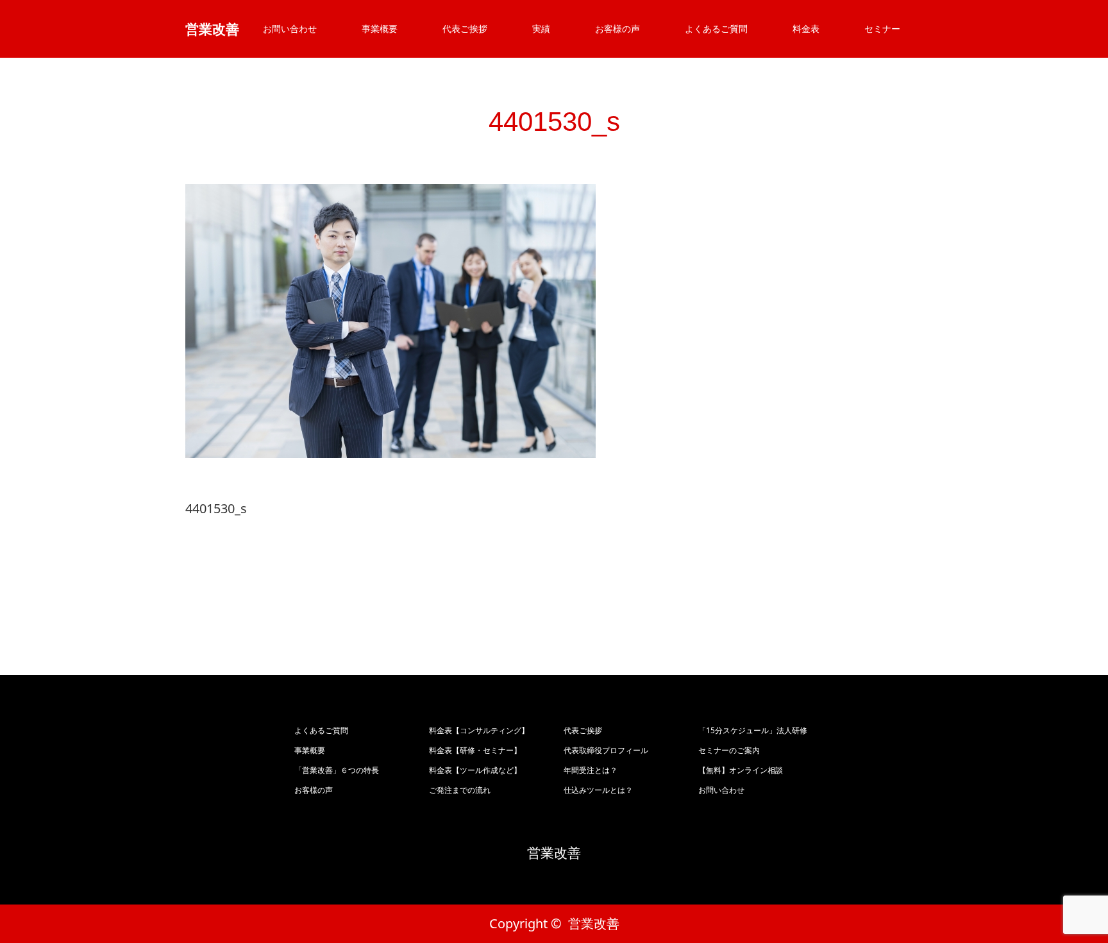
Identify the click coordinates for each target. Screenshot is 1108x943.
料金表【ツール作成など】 (475, 770)
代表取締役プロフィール (606, 750)
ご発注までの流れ (460, 790)
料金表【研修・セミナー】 (475, 750)
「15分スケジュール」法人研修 (752, 730)
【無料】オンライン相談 (740, 770)
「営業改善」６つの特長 (336, 770)
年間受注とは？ (590, 770)
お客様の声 (617, 28)
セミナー (882, 28)
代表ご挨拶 (464, 28)
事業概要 (380, 28)
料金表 (806, 28)
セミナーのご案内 (729, 750)
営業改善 (212, 29)
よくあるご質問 (716, 28)
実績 (541, 28)
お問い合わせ (290, 28)
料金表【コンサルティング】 (479, 730)
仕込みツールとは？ (598, 790)
